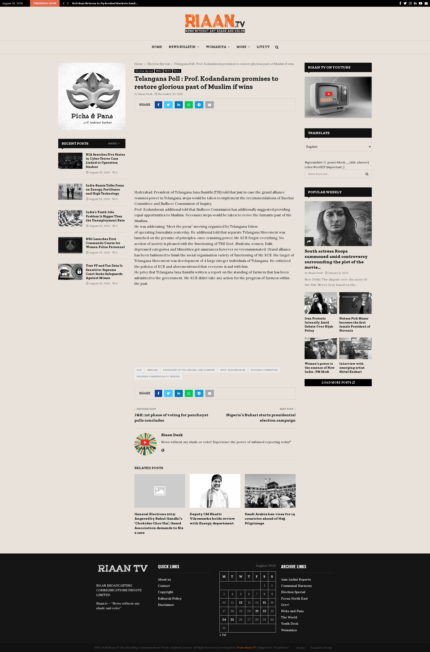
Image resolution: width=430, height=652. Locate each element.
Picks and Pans (292, 611)
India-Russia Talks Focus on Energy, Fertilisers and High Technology (105, 189)
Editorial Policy (170, 598)
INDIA (159, 70)
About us (164, 579)
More (241, 47)
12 (240, 603)
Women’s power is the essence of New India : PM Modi (320, 368)
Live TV (263, 47)
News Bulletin (182, 47)
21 (256, 611)
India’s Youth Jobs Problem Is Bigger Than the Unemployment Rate (105, 216)
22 (264, 611)
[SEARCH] (367, 173)
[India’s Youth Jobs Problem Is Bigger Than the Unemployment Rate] (70, 218)
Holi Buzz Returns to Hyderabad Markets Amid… (105, 3)
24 (224, 620)
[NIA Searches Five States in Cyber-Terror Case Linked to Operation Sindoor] (70, 161)
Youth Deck (289, 624)
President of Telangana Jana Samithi (189, 370)
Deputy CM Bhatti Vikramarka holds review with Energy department (212, 518)
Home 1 (301, 647)
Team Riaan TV (246, 647)
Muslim (152, 370)
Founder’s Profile (321, 647)
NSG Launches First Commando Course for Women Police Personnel (105, 243)
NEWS (168, 70)
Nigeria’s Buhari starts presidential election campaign (261, 417)
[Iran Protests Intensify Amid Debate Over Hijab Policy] (321, 303)
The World (289, 617)
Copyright (165, 592)
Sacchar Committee (264, 370)
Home (157, 47)
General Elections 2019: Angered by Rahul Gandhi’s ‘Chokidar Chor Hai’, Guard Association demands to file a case (158, 523)
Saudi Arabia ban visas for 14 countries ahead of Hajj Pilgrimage (270, 518)
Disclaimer (166, 605)
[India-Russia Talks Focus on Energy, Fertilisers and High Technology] (70, 192)
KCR (139, 370)
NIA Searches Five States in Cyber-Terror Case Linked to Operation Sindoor (105, 161)
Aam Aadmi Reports (296, 579)
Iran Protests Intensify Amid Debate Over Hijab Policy (319, 324)
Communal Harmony (296, 586)
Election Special (144, 70)
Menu (112, 143)
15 (264, 603)
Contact (164, 586)
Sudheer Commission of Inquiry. (158, 376)
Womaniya (216, 47)
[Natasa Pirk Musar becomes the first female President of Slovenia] (355, 303)
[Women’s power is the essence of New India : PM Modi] (321, 348)
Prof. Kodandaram (232, 370)
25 (232, 620)
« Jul (222, 635)
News (177, 70)
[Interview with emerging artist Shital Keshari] (355, 348)
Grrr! (285, 605)
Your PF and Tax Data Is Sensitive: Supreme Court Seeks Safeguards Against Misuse (104, 272)
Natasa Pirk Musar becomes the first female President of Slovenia (354, 324)
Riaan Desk (145, 94)
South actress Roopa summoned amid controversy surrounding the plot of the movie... (336, 259)
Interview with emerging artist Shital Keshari (352, 368)
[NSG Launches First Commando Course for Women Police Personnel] (70, 245)
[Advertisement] (215, 152)
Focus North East (294, 598)
